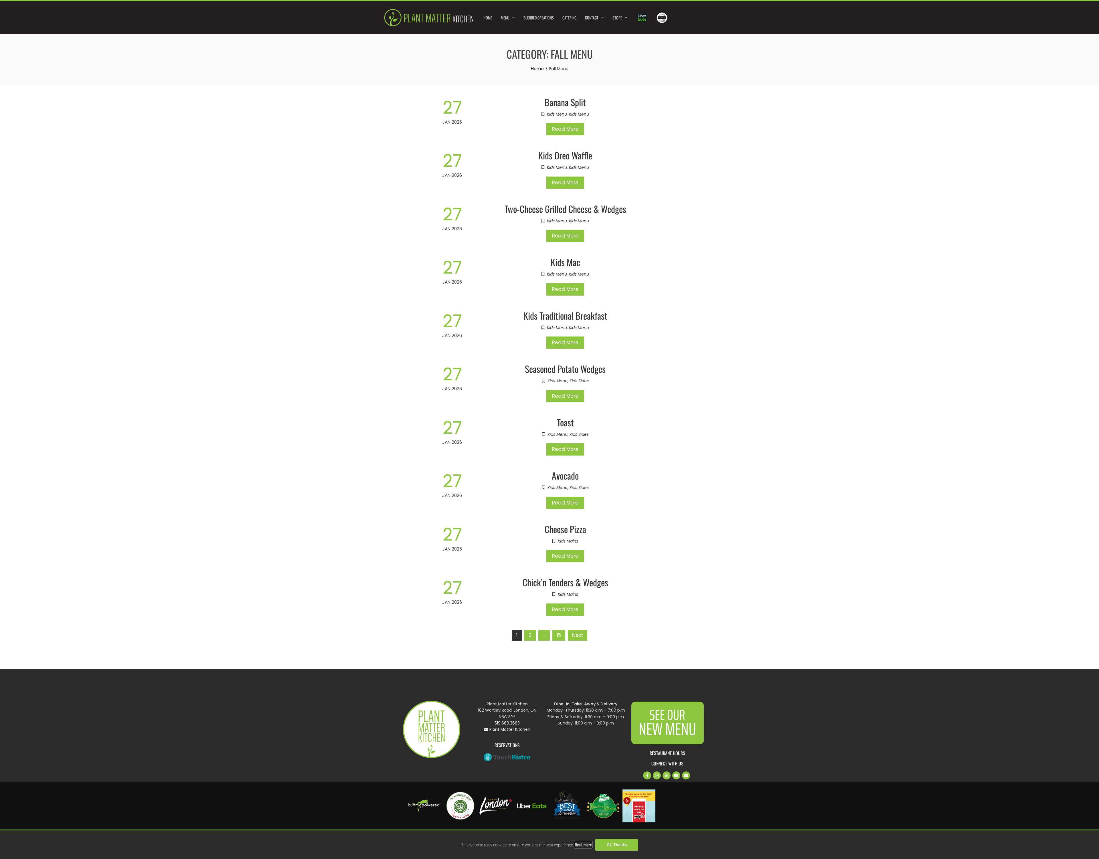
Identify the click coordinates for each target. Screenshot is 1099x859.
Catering (569, 18)
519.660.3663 (507, 723)
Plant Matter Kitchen (509, 729)
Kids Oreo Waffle (565, 155)
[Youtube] (676, 775)
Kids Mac (565, 262)
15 (559, 635)
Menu (505, 18)
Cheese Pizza (565, 529)
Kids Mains (568, 541)
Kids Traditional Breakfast (565, 315)
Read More (565, 129)
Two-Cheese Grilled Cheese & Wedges (565, 208)
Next (577, 635)
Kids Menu (557, 114)
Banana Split (565, 102)
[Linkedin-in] (667, 775)
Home (487, 18)
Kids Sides (579, 381)
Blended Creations (538, 18)
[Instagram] (657, 775)
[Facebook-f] (647, 775)
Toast (565, 422)
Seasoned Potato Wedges (565, 368)
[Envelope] (686, 775)
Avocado (565, 475)
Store (617, 18)
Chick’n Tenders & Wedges (565, 582)
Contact (591, 18)
